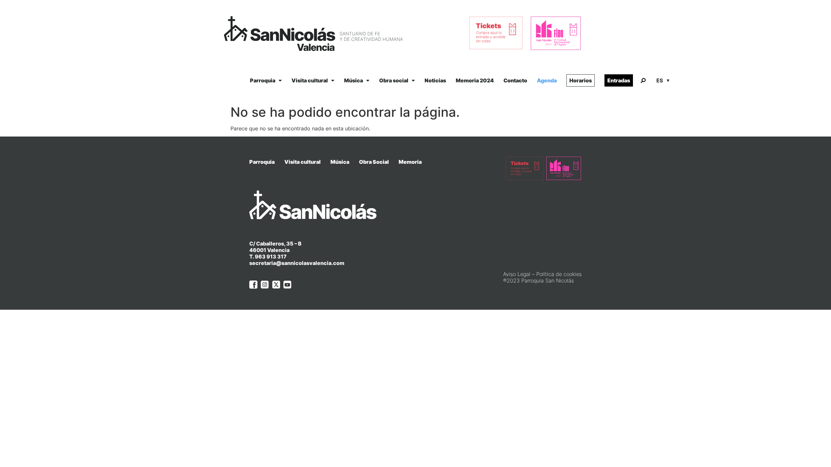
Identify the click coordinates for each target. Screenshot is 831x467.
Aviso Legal (516, 274)
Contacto (515, 80)
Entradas (618, 80)
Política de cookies (559, 274)
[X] (276, 285)
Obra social (393, 80)
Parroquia (262, 80)
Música (353, 80)
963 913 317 (271, 256)
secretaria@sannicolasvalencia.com (296, 263)
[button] (643, 80)
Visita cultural (309, 80)
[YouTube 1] (287, 285)
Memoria (410, 162)
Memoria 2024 (475, 80)
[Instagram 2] (265, 285)
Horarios (580, 80)
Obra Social (374, 162)
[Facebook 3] (253, 285)
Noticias (435, 80)
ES (659, 80)
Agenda (547, 80)
